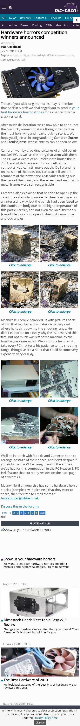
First (4, 513)
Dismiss (40, 722)
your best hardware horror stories (40, 110)
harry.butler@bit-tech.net (19, 498)
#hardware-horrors (63, 55)
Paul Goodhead (11, 47)
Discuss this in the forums (20, 506)
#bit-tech (20, 59)
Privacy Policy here (46, 718)
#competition (15, 55)
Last (42, 513)
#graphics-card (32, 55)
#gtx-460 (46, 55)
